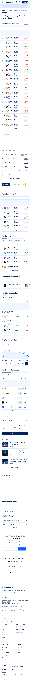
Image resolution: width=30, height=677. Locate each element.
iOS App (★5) (5, 624)
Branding (4, 655)
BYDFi (8, 602)
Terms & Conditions (17, 666)
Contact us (19, 647)
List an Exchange (20, 632)
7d (18, 364)
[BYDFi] (5, 610)
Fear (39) (26, 163)
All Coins (26, 23)
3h (6, 364)
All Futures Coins (15, 334)
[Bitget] (23, 606)
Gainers (4, 240)
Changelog (5, 650)
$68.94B (26, 159)
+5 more (15, 527)
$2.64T (22, 154)
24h (15, 364)
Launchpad (5, 634)
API (2, 632)
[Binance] (14, 607)
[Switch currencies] (15, 427)
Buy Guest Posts (20, 624)
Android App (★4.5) (7, 621)
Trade (24, 388)
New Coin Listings (20, 240)
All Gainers (15, 270)
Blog (3, 657)
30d (23, 364)
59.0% (26, 167)
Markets (10, 297)
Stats (11, 10)
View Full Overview (15, 178)
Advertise (18, 621)
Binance (4, 602)
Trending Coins (19, 10)
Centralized (25, 374)
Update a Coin (20, 629)
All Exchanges (6, 374)
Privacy (23, 664)
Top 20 (5, 10)
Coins (7, 28)
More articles (15, 467)
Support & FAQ (20, 652)
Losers (11, 240)
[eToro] (13, 610)
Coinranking (8, 2)
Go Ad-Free (7, 134)
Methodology (5, 652)
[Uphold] (22, 610)
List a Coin (18, 627)
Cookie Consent (16, 664)
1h (3, 364)
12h (10, 364)
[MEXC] (5, 606)
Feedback (18, 650)
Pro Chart (4, 627)
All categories (5, 280)
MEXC (26, 600)
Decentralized (16, 374)
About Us (4, 594)
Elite (3, 629)
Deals (3, 637)
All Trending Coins (15, 230)
